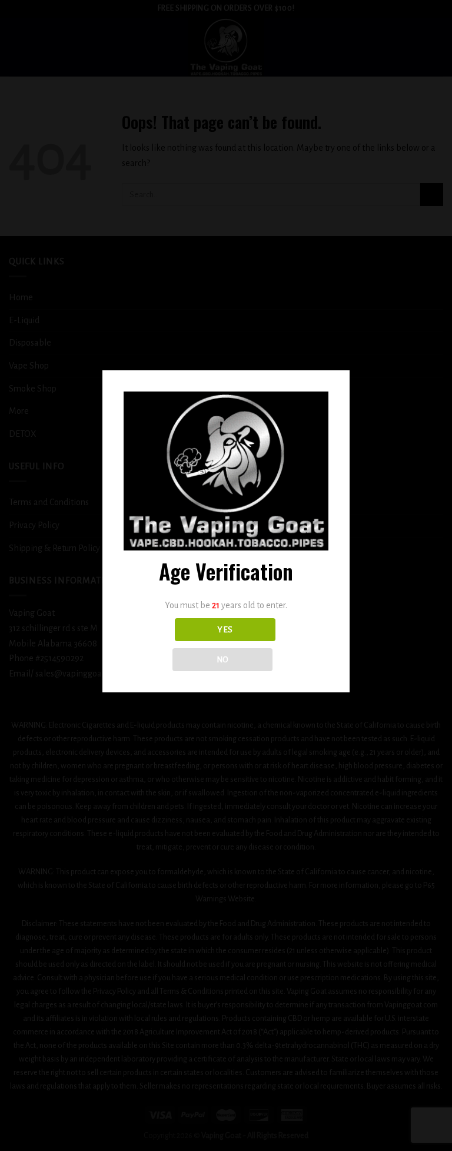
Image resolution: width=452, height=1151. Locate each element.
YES (224, 629)
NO (223, 659)
